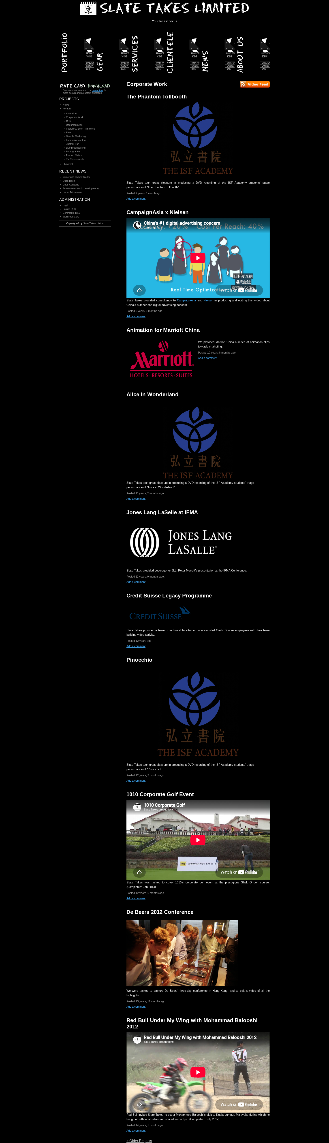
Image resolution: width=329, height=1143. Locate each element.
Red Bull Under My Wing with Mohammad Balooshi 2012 (192, 1023)
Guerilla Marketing (76, 136)
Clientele (182, 51)
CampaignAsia (186, 300)
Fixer (69, 132)
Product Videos (74, 155)
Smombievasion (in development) (81, 188)
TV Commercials (75, 159)
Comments (71, 212)
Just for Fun (72, 144)
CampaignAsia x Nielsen (157, 212)
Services (147, 51)
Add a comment (135, 198)
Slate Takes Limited (93, 223)
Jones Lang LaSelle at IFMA (162, 512)
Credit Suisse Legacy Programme (169, 596)
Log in (66, 205)
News (217, 51)
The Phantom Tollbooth (156, 97)
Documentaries (74, 125)
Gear (112, 51)
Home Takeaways (72, 192)
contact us (97, 90)
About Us (252, 51)
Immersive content (76, 140)
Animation (71, 113)
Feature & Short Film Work (80, 128)
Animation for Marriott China (163, 330)
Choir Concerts (71, 184)
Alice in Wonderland (152, 394)
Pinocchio (139, 660)
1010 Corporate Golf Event (160, 794)
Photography (73, 151)
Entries (69, 209)
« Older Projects (139, 1141)
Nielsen (208, 300)
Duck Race (69, 180)
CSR (68, 121)
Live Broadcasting (75, 147)
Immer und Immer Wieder (76, 177)
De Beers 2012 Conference (159, 912)
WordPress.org (71, 216)
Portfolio (76, 51)
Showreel (68, 164)
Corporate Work (74, 117)
